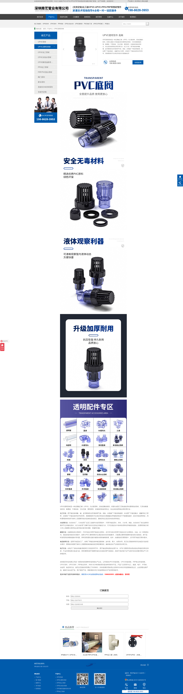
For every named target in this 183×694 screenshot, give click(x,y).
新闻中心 (38, 683)
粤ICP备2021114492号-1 (137, 673)
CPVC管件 (53, 24)
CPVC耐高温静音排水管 (45, 62)
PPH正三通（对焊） (111, 655)
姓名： (68, 596)
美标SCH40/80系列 (45, 87)
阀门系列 (41, 77)
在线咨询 (137, 62)
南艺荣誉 (99, 17)
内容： (68, 604)
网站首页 (37, 674)
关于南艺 (122, 17)
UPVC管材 (42, 41)
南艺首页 (40, 17)
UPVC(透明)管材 (59, 29)
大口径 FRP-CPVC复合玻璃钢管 (94, 655)
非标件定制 (63, 17)
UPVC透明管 (79, 24)
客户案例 (38, 680)
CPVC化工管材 (43, 52)
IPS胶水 (107, 24)
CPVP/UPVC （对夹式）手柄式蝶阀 (138, 655)
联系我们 (138, 1)
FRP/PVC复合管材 (45, 72)
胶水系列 (41, 82)
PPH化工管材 (43, 67)
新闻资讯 (87, 17)
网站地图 (145, 1)
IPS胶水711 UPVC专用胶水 (70, 655)
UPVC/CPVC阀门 (98, 24)
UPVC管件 (46, 24)
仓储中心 (110, 17)
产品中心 (51, 17)
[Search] (147, 23)
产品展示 (131, 1)
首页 (44, 29)
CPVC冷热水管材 (44, 57)
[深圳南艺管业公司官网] (52, 12)
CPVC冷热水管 (69, 24)
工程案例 (76, 17)
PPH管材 (60, 24)
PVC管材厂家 (88, 24)
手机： (68, 600)
